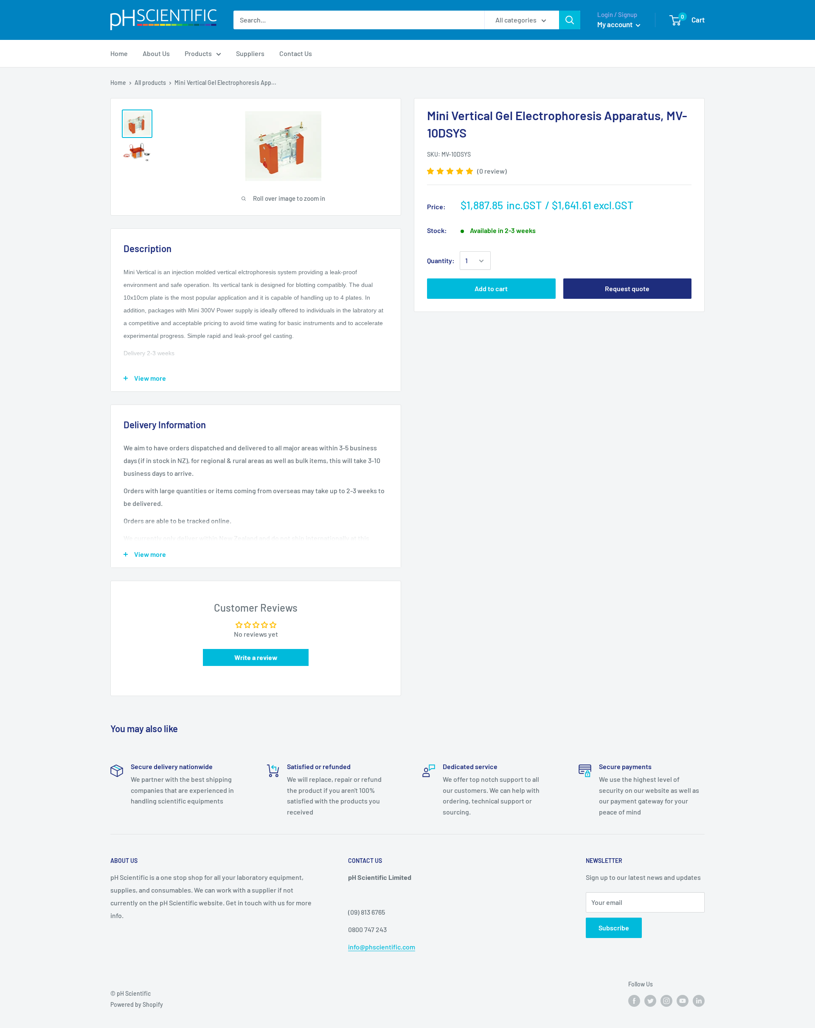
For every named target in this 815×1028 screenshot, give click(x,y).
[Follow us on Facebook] (634, 1001)
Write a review (256, 657)
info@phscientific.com (381, 947)
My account (615, 24)
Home (118, 82)
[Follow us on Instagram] (666, 1001)
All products (150, 82)
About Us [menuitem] (156, 53)
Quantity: (441, 261)
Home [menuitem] (119, 53)
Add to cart (491, 289)
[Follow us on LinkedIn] (699, 1001)
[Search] (569, 20)
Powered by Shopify (136, 1004)
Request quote (627, 289)
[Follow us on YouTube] (683, 1001)
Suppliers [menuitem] (250, 53)
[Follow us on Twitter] (650, 1001)
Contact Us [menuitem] (295, 53)
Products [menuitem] (198, 53)
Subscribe (614, 928)
